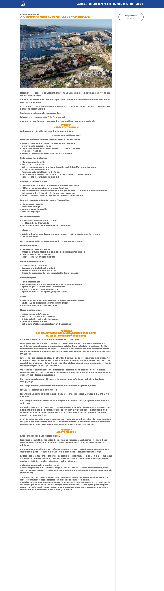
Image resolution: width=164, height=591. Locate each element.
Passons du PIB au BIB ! (100, 4)
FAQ (131, 4)
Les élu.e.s (82, 4)
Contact (140, 4)
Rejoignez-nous (120, 4)
